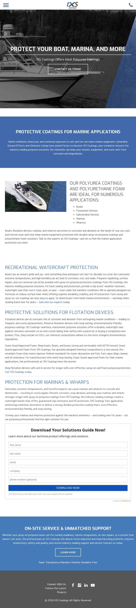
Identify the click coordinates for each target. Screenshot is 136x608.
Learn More (68, 552)
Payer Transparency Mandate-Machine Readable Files (68, 562)
